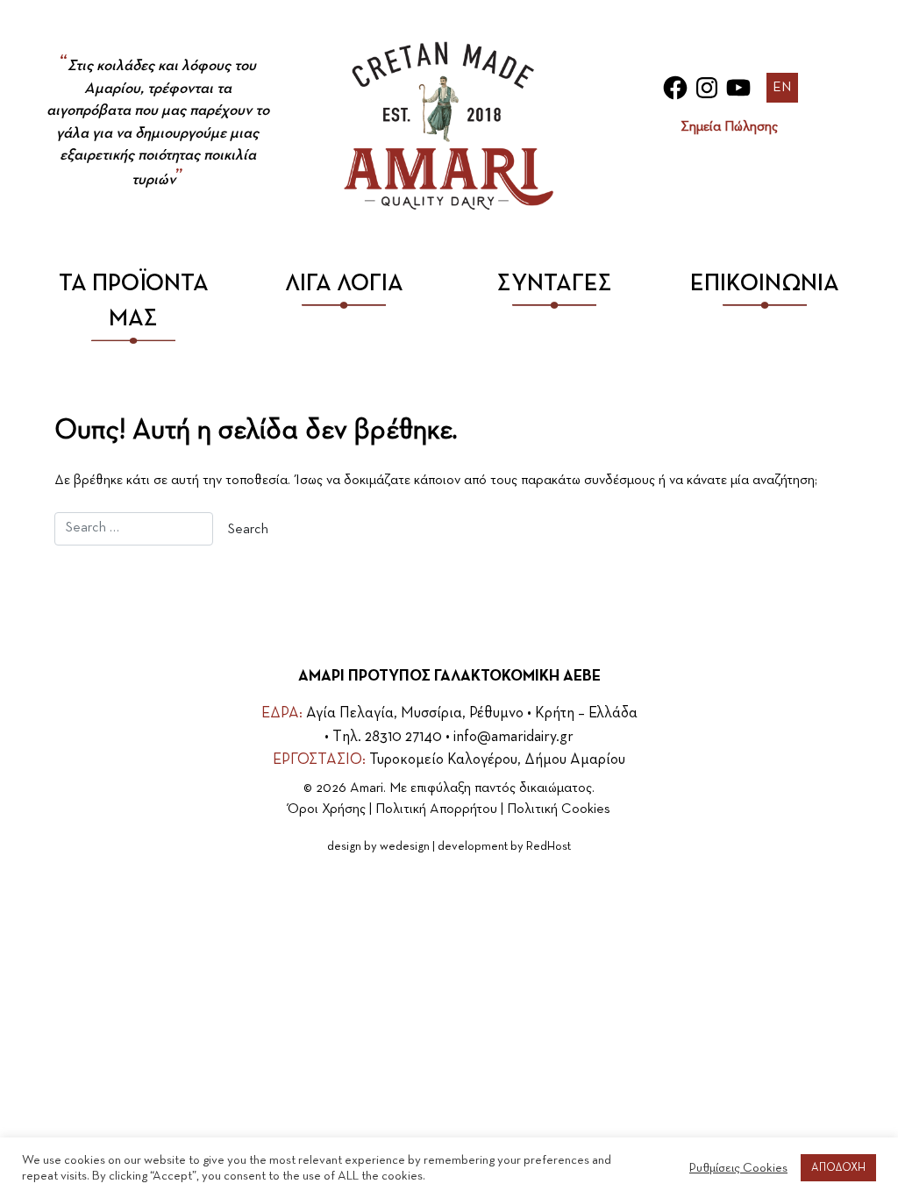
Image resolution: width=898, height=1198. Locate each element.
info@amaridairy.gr (513, 737)
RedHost (548, 846)
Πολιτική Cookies (558, 809)
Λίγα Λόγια (344, 284)
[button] (781, 88)
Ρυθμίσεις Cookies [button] (738, 1168)
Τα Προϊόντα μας (134, 301)
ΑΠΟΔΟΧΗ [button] (838, 1167)
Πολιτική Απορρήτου (436, 809)
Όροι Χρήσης (327, 809)
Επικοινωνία (764, 284)
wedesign (405, 846)
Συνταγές (554, 284)
